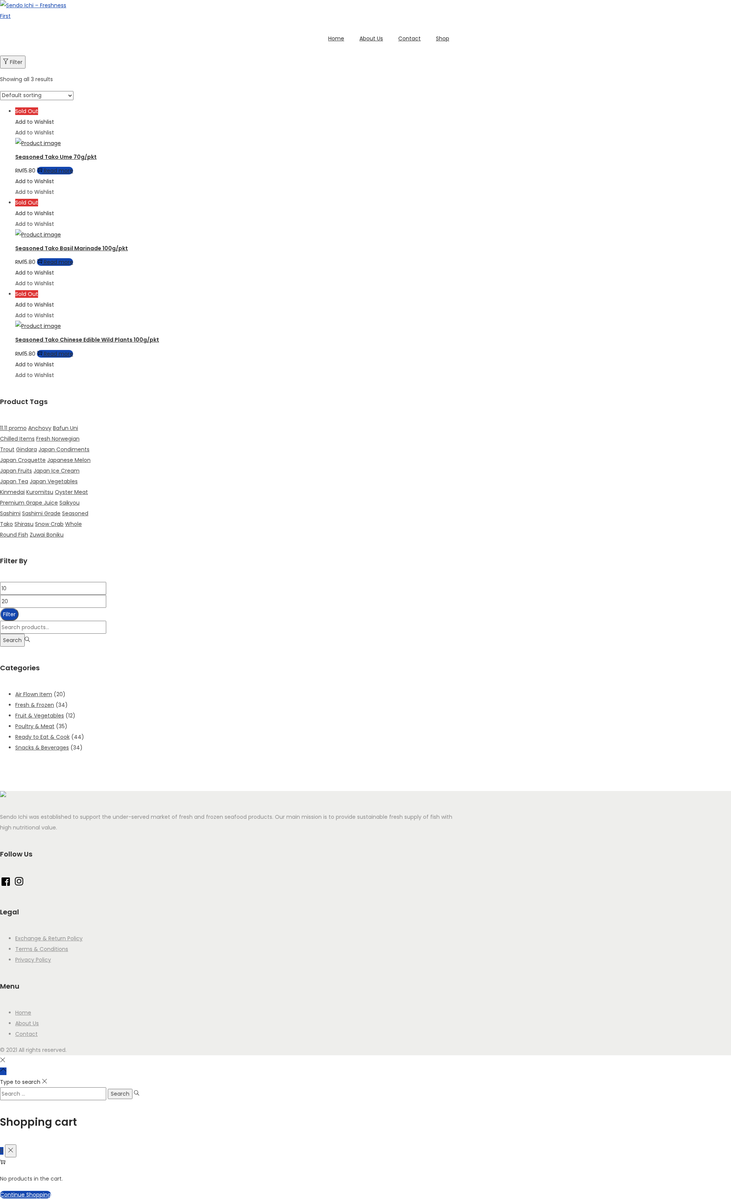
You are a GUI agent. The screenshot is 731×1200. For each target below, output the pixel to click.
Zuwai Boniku (47, 534)
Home (23, 1012)
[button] (34, 122)
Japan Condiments (63, 449)
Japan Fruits (16, 471)
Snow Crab (49, 524)
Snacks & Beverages (42, 747)
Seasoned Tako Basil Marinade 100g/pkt (71, 248)
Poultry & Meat (34, 726)
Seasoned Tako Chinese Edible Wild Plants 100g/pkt (87, 340)
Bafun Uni (65, 428)
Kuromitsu (39, 492)
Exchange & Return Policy (49, 938)
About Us (27, 1023)
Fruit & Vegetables (39, 715)
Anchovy (39, 428)
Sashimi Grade (41, 513)
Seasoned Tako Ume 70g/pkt (56, 157)
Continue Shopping (25, 1194)
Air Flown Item (33, 694)
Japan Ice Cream (57, 471)
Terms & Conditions (41, 949)
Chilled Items (17, 439)
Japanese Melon (69, 460)
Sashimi (10, 513)
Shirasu (24, 524)
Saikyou (69, 503)
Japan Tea (14, 481)
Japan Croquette (23, 460)
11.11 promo (13, 428)
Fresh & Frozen (34, 705)
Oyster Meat (71, 492)
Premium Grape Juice (29, 503)
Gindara (26, 449)
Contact (26, 1034)
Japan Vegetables (54, 481)
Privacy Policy (33, 960)
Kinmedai (12, 492)
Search (12, 640)
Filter (16, 62)
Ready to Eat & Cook (42, 737)
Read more (58, 170)
